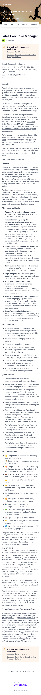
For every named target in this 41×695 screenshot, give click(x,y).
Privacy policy (16, 690)
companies (8, 24)
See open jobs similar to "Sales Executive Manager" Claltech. (21, 56)
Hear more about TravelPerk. (13, 159)
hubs (26, 567)
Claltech (7, 4)
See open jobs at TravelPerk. (17, 52)
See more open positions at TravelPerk (20, 671)
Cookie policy (25, 690)
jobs (17, 24)
